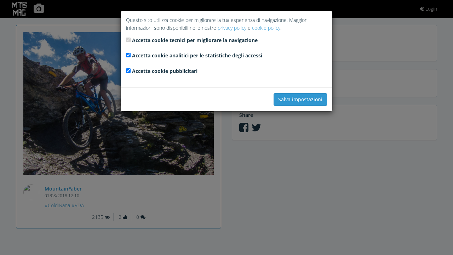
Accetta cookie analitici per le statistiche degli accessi (197, 55)
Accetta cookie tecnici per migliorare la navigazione (195, 40)
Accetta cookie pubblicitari (164, 71)
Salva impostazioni (300, 99)
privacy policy (232, 27)
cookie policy (266, 27)
